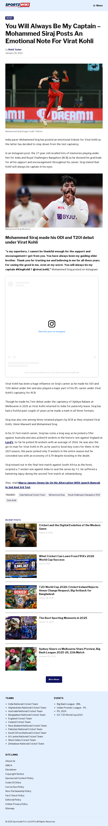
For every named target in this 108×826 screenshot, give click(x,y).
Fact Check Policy (14, 795)
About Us (10, 761)
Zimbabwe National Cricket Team (26, 743)
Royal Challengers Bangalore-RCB (84, 495)
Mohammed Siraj (57, 495)
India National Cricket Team (32, 495)
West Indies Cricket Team (22, 740)
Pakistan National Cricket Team (25, 729)
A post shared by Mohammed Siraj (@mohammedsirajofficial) (51, 372)
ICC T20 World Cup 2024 (70, 715)
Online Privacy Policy (16, 804)
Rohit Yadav (15, 49)
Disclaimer (11, 769)
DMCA (8, 765)
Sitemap (9, 808)
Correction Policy (14, 787)
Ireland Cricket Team (19, 722)
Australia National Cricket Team (25, 711)
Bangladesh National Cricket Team (26, 715)
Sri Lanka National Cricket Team (25, 736)
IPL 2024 (61, 711)
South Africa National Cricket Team (27, 733)
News (9, 18)
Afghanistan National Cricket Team (27, 707)
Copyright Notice (14, 774)
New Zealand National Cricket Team (27, 725)
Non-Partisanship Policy (18, 791)
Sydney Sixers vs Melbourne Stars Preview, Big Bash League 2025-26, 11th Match (69, 650)
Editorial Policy (13, 799)
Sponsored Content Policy (19, 778)
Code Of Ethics (13, 782)
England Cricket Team (20, 718)
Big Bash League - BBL (69, 704)
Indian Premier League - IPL (72, 707)
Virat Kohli (11, 500)
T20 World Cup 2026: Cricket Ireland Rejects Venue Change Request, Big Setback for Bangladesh (68, 590)
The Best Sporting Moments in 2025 (63, 618)
